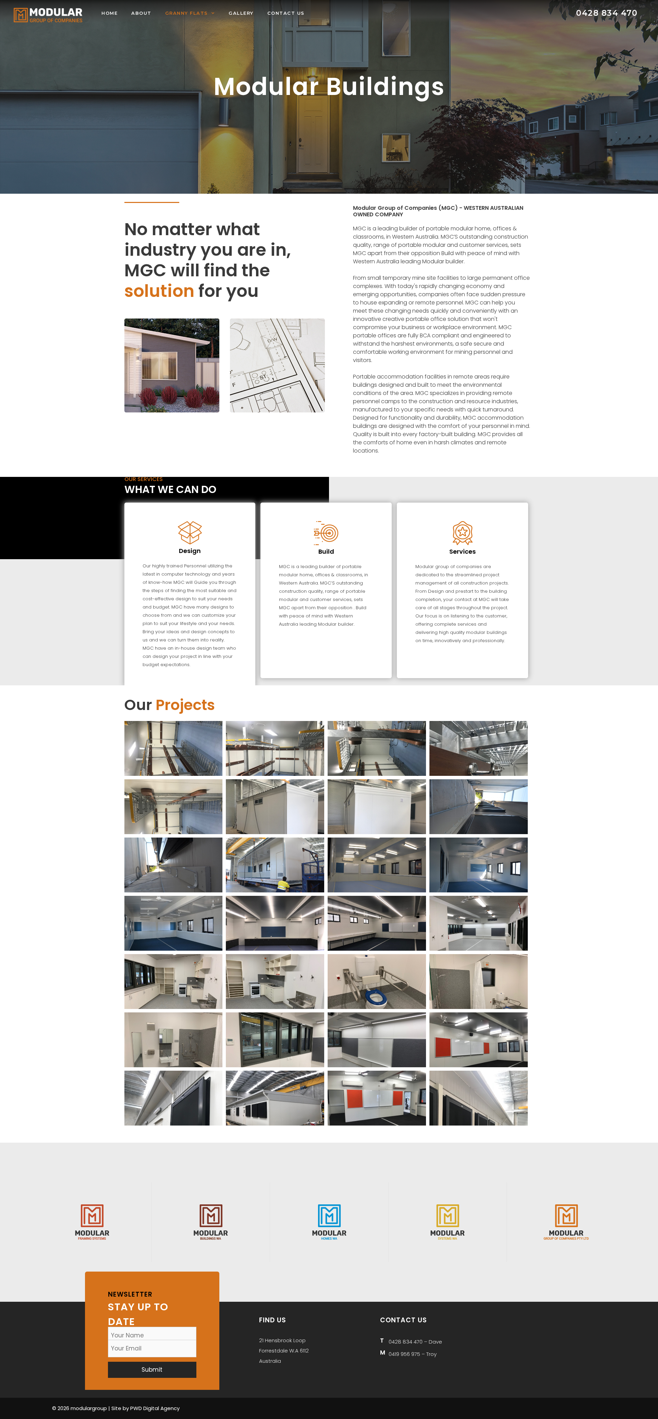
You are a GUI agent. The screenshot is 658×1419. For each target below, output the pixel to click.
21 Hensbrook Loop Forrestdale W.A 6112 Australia (284, 1350)
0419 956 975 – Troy (413, 1354)
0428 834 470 (606, 13)
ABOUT (141, 13)
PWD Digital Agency (155, 1408)
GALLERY (241, 13)
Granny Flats (186, 13)
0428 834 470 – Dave (415, 1341)
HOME (109, 13)
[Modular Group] (48, 15)
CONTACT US (286, 13)
